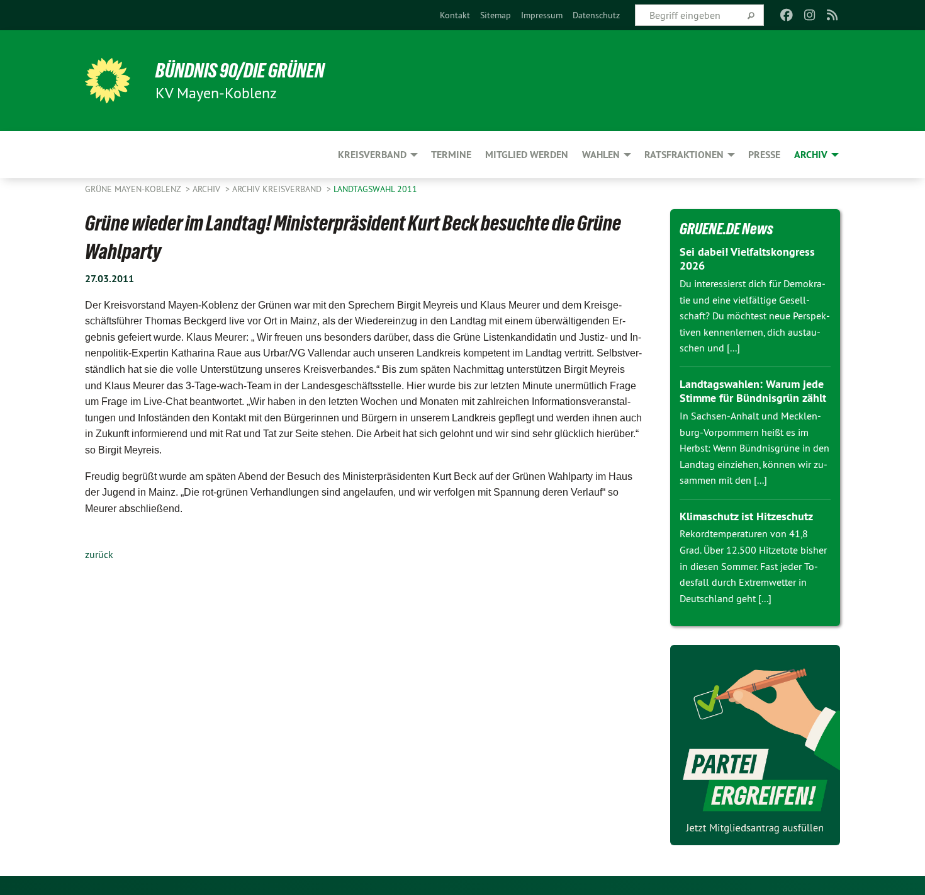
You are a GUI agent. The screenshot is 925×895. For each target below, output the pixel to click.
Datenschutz (596, 15)
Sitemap (495, 15)
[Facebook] (787, 15)
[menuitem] (455, 15)
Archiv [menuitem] (810, 154)
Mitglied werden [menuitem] (526, 154)
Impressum (542, 15)
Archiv (208, 189)
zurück (99, 554)
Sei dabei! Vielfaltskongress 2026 (747, 258)
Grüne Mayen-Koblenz (134, 189)
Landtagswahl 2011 (375, 189)
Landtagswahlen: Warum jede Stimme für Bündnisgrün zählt (753, 391)
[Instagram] (809, 15)
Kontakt (455, 15)
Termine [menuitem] (451, 154)
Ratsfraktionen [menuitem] (684, 154)
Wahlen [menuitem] (601, 154)
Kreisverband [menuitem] (372, 154)
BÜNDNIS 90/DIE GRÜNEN (240, 70)
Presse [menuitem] (764, 154)
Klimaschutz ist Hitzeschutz (746, 516)
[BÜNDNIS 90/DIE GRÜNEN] (107, 80)
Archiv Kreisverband (278, 189)
